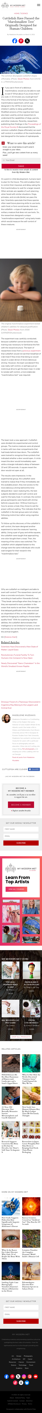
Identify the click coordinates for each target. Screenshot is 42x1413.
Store (26, 1368)
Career (30, 1359)
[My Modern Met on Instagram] (24, 1376)
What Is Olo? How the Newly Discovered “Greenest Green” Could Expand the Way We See (31, 1079)
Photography (28, 1356)
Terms (30, 1404)
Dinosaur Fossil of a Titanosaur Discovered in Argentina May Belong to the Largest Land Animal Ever (20, 705)
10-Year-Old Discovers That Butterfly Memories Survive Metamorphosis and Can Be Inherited (10, 1112)
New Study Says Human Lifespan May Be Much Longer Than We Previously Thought (31, 1111)
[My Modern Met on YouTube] (35, 1376)
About (12, 1398)
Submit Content (12, 1401)
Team (28, 1398)
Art (13, 1356)
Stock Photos (23, 79)
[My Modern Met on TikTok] (15, 1382)
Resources (12, 1362)
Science (24, 13)
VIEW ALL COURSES (16, 889)
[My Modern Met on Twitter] (18, 1376)
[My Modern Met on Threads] (21, 1382)
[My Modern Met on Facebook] (6, 1376)
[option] (11, 938)
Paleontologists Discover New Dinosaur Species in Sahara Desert (30, 1285)
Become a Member (21, 805)
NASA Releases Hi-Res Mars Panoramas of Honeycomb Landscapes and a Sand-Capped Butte (10, 1079)
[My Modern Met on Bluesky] (27, 1382)
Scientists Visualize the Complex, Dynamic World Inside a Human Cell (30, 1253)
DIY (24, 1359)
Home (16, 13)
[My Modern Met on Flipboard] (30, 1376)
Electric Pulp (31, 1409)
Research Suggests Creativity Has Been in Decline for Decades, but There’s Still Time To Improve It (11, 1146)
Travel (31, 1365)
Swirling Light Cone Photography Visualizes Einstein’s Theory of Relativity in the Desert (10, 1286)
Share (35, 769)
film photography (28, 749)
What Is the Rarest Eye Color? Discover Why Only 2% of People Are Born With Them (11, 1254)
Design (18, 1356)
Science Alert (10, 637)
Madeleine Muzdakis (16, 35)
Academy (19, 1368)
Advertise (29, 1401)
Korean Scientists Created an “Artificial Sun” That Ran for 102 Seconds (31, 1221)
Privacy (24, 1404)
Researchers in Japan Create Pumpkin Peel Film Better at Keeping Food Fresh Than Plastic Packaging (30, 1146)
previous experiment (32, 350)
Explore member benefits (22, 810)
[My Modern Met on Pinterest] (12, 1376)
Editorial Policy (20, 1398)
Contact (22, 1401)
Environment (31, 1362)
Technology (22, 1365)
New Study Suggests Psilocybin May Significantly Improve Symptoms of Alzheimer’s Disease (10, 1222)
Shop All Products (21, 1037)
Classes (21, 1362)
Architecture (16, 1359)
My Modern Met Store (15, 959)
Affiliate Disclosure (14, 1404)
